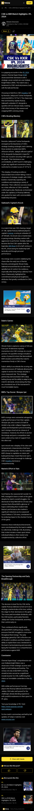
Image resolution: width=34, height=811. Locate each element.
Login (29, 3)
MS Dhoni (12, 246)
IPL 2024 (26, 72)
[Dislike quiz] (25, 770)
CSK (24, 75)
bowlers (25, 93)
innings (10, 233)
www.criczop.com (8, 719)
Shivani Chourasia (12, 22)
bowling (9, 461)
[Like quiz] (9, 770)
